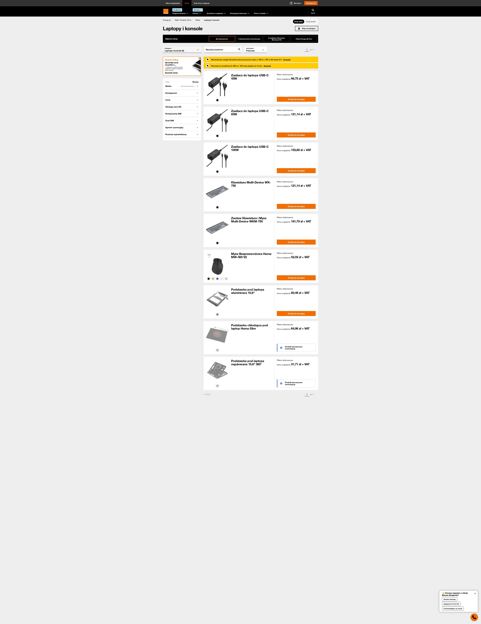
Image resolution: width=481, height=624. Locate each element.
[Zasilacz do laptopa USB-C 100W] (217, 156)
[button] (167, 20)
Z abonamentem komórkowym (249, 39)
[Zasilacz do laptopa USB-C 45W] (217, 85)
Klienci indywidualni (173, 3)
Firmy (187, 3)
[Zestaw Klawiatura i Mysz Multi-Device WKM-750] (217, 227)
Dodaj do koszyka (296, 99)
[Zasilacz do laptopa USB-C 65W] (217, 120)
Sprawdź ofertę (171, 73)
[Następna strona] (316, 50)
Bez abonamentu (222, 39)
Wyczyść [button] (195, 82)
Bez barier (297, 3)
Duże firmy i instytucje (201, 3)
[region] (227, 20)
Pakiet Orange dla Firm (304, 39)
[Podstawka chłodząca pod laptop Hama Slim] (217, 335)
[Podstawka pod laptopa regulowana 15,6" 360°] (217, 370)
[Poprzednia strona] (301, 50)
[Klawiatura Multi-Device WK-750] (217, 192)
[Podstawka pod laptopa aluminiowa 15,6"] (217, 299)
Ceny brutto (311, 21)
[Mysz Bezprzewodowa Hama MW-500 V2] (217, 263)
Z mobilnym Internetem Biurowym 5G (276, 39)
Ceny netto (298, 21)
